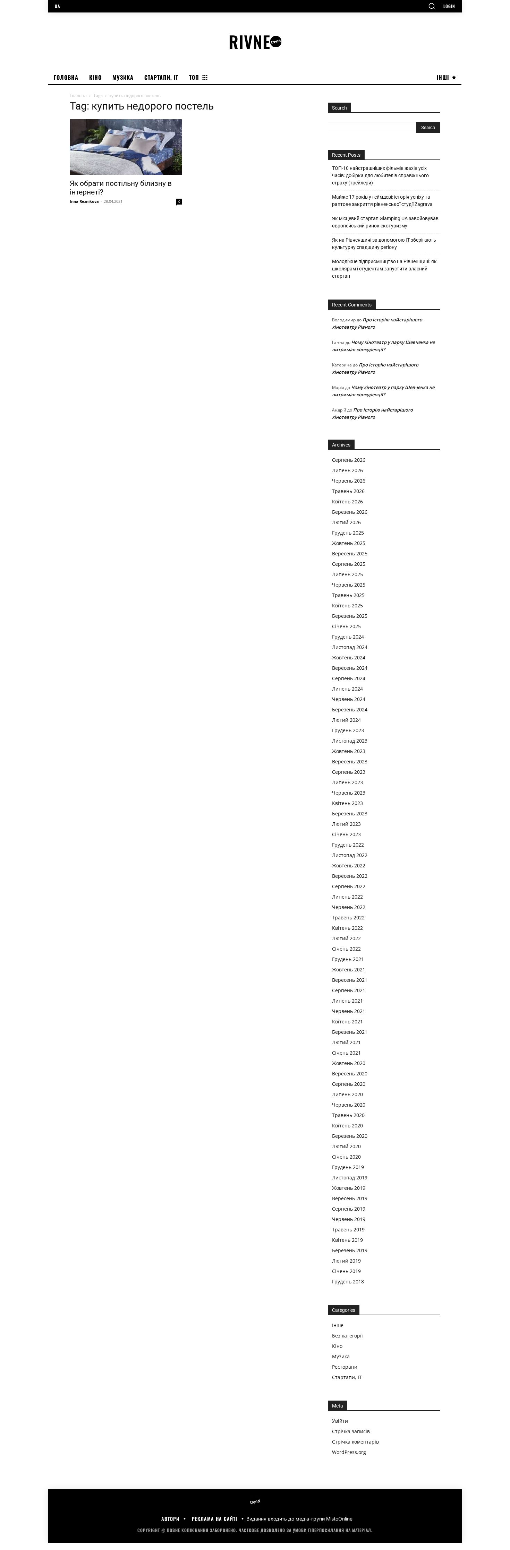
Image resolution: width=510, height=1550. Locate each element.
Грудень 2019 (348, 1167)
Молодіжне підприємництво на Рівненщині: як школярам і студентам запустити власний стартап (384, 269)
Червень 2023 (348, 792)
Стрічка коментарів (355, 1441)
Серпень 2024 (348, 678)
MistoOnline (339, 1519)
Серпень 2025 (348, 564)
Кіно (337, 1346)
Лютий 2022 (346, 938)
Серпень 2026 (348, 460)
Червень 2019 (348, 1219)
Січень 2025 (346, 626)
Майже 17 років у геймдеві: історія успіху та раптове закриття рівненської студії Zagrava (382, 200)
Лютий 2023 (346, 824)
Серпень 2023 (348, 772)
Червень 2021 (348, 1011)
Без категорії (347, 1335)
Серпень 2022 (348, 886)
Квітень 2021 (347, 1021)
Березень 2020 (349, 1136)
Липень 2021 (347, 1000)
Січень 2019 (346, 1271)
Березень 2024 (349, 709)
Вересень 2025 (349, 553)
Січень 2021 (346, 1052)
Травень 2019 (348, 1229)
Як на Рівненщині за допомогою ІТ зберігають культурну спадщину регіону (384, 243)
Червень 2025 (348, 584)
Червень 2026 (348, 480)
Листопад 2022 (349, 855)
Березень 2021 (349, 1032)
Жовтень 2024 (348, 657)
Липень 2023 (347, 782)
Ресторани (344, 1366)
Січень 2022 (346, 948)
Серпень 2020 (348, 1084)
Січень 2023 (346, 834)
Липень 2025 (347, 574)
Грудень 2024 (348, 636)
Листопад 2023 (349, 740)
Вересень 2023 (349, 761)
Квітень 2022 (347, 928)
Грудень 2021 (348, 959)
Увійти (340, 1421)
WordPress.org (349, 1452)
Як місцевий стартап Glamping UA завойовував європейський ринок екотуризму (385, 222)
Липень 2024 (347, 688)
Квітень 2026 (347, 501)
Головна (78, 95)
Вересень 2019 (349, 1198)
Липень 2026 (347, 470)
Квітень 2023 (347, 803)
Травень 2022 (348, 917)
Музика (341, 1356)
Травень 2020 (348, 1115)
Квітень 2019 (347, 1240)
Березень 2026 (349, 512)
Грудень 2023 (348, 730)
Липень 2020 (347, 1094)
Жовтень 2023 (348, 751)
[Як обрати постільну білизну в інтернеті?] (126, 147)
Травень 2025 (348, 595)
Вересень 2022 (349, 876)
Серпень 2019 (348, 1208)
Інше (337, 1325)
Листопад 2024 (349, 647)
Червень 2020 (348, 1104)
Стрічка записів (351, 1431)
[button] (431, 5)
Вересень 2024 (349, 668)
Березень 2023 (349, 813)
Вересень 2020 (349, 1073)
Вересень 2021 (349, 980)
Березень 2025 (349, 616)
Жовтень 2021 (348, 969)
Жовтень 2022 (348, 865)
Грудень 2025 (348, 532)
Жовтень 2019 (348, 1188)
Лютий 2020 (346, 1146)
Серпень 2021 (348, 990)
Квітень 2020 (347, 1125)
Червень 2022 (348, 907)
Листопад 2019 (349, 1177)
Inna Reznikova (84, 201)
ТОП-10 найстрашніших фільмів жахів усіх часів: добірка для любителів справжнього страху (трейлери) (380, 175)
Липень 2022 (347, 896)
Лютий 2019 (346, 1260)
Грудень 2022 (348, 844)
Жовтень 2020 (348, 1063)
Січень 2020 (346, 1156)
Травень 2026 (348, 491)
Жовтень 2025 (348, 543)
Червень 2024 (348, 699)
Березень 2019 (349, 1250)
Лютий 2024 (346, 720)
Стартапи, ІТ (347, 1377)
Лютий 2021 (346, 1042)
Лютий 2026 (346, 522)
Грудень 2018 (348, 1281)
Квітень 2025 (347, 605)
